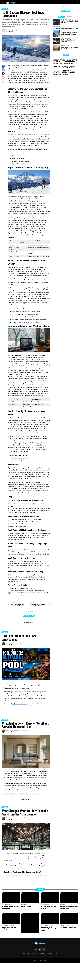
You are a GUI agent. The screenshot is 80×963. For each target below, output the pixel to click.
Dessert (62, 62)
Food (60, 63)
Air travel (59, 58)
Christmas (62, 60)
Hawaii (68, 63)
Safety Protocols (62, 69)
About (24, 954)
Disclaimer (35, 954)
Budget (61, 59)
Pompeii (55, 69)
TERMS (55, 954)
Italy (59, 66)
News (72, 68)
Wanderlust (65, 74)
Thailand (55, 71)
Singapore (68, 69)
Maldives (55, 67)
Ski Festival (73, 69)
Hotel (59, 65)
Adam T (10, 644)
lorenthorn (10, 31)
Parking (76, 67)
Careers (42, 954)
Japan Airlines (67, 66)
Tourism (60, 71)
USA (62, 74)
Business (65, 59)
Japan (61, 66)
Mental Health (66, 68)
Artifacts (68, 58)
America (63, 58)
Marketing (59, 67)
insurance (63, 65)
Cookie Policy (49, 954)
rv (57, 69)
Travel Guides (68, 73)
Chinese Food (71, 59)
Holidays (55, 65)
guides (64, 63)
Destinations (70, 62)
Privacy (29, 954)
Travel (66, 70)
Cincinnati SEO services (71, 60)
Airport (54, 58)
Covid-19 (56, 62)
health (72, 63)
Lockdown (72, 66)
